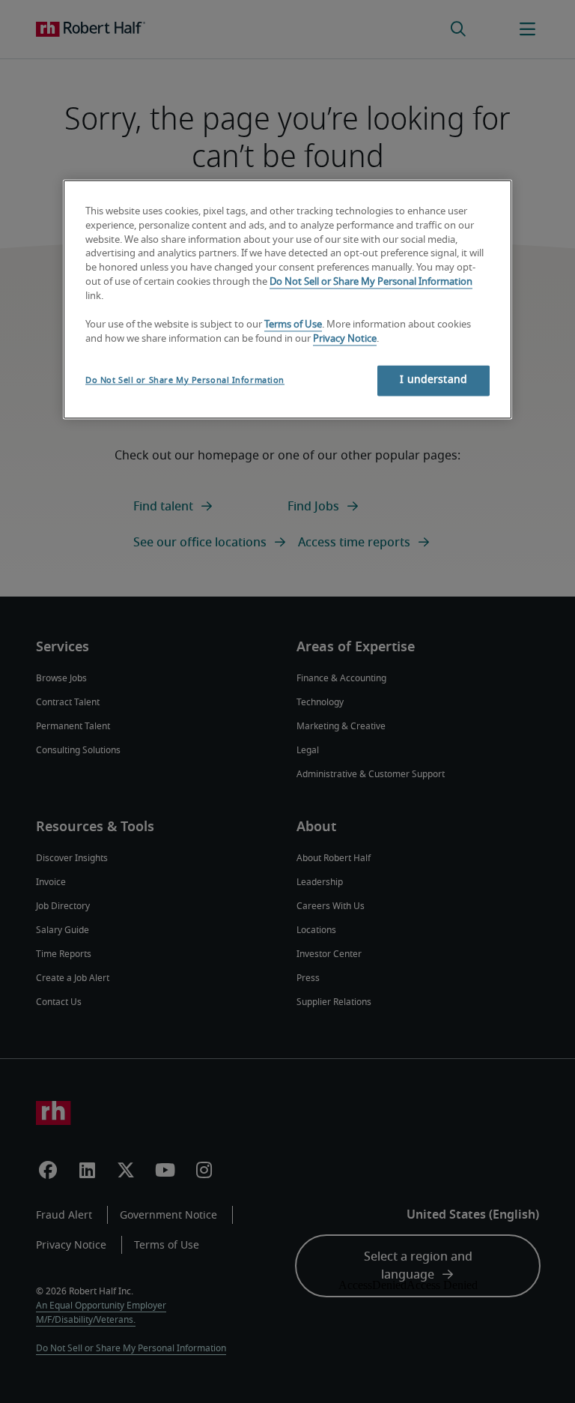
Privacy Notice (345, 339)
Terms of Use (293, 325)
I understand (433, 380)
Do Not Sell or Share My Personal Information (371, 283)
